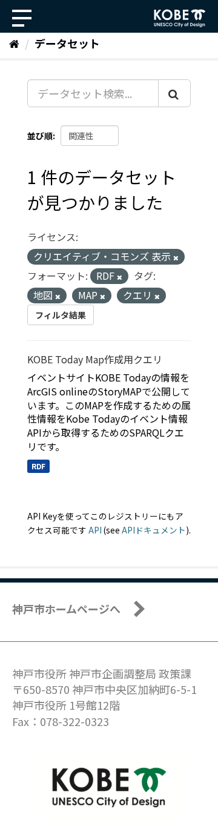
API (95, 530)
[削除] (176, 257)
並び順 (40, 136)
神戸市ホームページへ (66, 608)
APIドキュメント (154, 530)
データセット (67, 43)
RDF (38, 466)
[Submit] (174, 93)
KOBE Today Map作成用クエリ (94, 359)
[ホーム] (14, 43)
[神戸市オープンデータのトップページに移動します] (180, 18)
